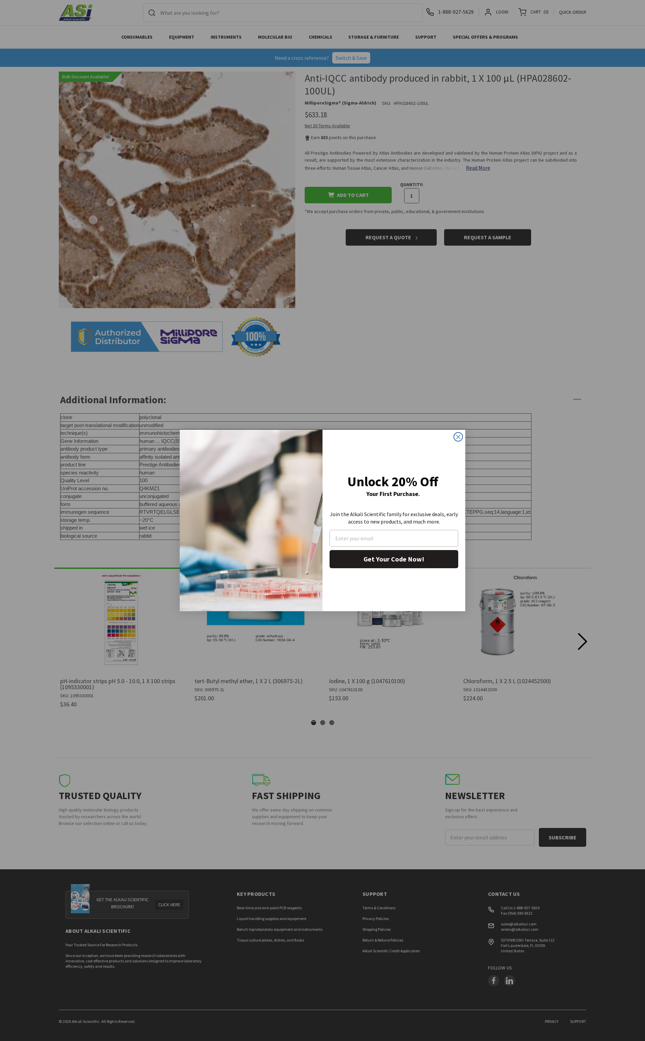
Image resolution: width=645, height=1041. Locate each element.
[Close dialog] (458, 436)
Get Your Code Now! (393, 559)
